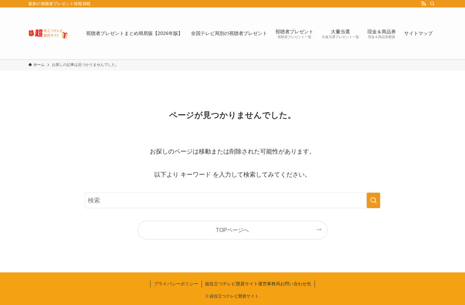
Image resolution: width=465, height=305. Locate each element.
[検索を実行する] (373, 200)
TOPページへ (232, 230)
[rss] (423, 3)
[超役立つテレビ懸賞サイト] (48, 33)
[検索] (432, 3)
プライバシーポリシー (176, 283)
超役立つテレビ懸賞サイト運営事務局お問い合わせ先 (258, 283)
